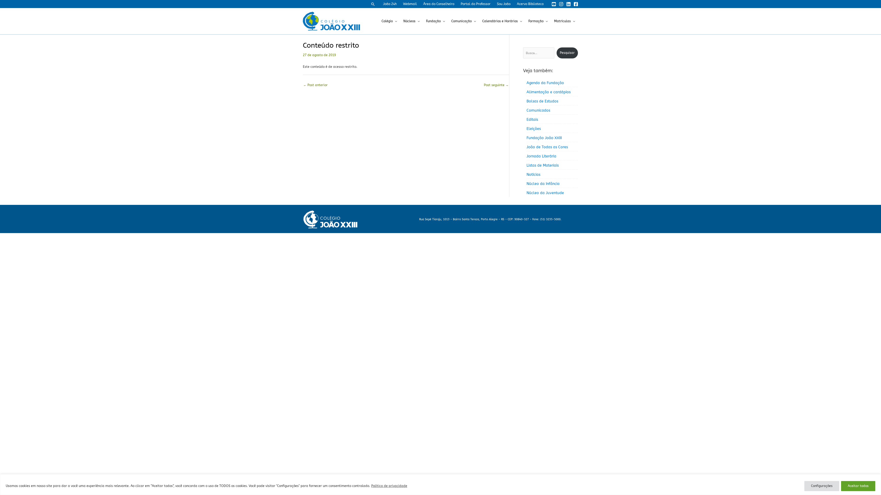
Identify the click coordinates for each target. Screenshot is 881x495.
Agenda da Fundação (545, 83)
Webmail (410, 4)
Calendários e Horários (500, 21)
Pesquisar (567, 53)
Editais (532, 119)
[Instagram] (561, 4)
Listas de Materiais (543, 165)
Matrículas (562, 21)
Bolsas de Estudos (542, 101)
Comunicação (461, 21)
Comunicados (538, 110)
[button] (373, 4)
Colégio (387, 21)
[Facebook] (576, 4)
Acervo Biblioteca (530, 4)
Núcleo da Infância (543, 184)
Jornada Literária (541, 156)
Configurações (822, 486)
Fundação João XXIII (544, 138)
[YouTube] (554, 4)
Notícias (533, 174)
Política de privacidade (389, 486)
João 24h (390, 4)
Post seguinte (496, 85)
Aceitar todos (858, 486)
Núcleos (409, 21)
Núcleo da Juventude (545, 193)
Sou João (503, 4)
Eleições (534, 128)
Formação (536, 21)
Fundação (433, 21)
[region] (440, 484)
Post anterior (315, 85)
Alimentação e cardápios (549, 92)
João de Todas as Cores (547, 147)
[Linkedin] (568, 4)
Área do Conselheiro (438, 4)
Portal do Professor (476, 4)
